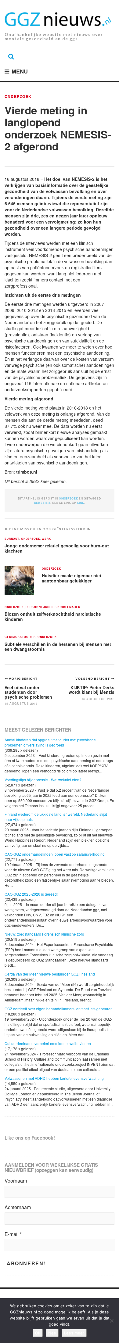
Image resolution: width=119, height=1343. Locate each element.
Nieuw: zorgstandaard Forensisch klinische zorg (44, 934)
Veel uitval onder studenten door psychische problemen (28, 692)
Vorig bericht (23, 678)
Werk (46, 539)
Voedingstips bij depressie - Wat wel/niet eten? (43, 779)
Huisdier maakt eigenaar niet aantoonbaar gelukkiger (71, 578)
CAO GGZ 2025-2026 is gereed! (31, 894)
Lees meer (74, 1332)
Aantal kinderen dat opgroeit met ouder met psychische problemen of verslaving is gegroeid (50, 742)
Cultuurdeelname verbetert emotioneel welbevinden (48, 1043)
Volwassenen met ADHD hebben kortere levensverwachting (54, 1078)
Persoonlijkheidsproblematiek (53, 607)
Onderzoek (18, 96)
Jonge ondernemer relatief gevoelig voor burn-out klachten (57, 548)
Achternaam (18, 1207)
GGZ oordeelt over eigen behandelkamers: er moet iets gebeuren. (59, 1008)
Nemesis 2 (42, 503)
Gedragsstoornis (20, 637)
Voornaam (16, 1180)
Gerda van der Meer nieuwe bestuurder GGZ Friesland (50, 973)
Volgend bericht (93, 678)
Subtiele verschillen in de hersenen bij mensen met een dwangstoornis (58, 646)
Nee (52, 1332)
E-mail (13, 1234)
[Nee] (111, 1321)
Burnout (12, 539)
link (80, 503)
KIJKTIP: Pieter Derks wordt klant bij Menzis (91, 689)
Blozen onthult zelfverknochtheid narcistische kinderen (53, 616)
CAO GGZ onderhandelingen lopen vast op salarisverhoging (55, 854)
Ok (37, 1332)
